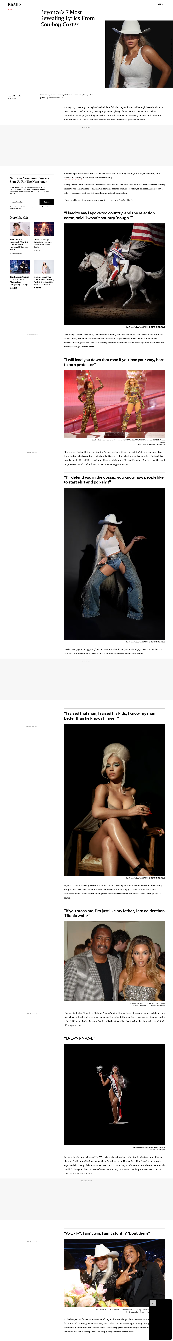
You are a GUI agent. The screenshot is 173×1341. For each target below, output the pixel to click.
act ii (142, 119)
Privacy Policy (16, 208)
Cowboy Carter (85, 111)
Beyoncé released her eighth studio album (140, 107)
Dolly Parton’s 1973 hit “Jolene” (99, 885)
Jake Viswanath (15, 96)
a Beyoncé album (146, 173)
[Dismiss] (169, 1301)
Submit (47, 202)
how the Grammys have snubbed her (147, 1319)
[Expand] (152, 1301)
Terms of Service (47, 207)
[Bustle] (14, 4)
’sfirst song (80, 334)
